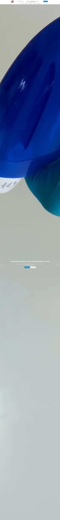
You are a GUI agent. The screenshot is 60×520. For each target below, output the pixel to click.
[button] (2, 265)
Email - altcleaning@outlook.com (33, 1)
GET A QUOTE (45, 1)
